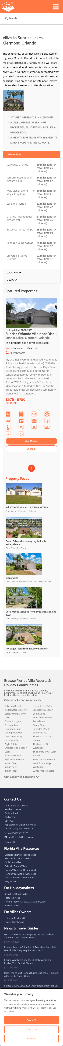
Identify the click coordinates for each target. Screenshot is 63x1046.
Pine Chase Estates (42, 717)
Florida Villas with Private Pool (20, 873)
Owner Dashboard (14, 921)
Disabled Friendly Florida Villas (20, 854)
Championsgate (13, 721)
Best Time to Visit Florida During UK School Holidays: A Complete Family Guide (31, 974)
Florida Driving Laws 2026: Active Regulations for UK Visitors (31, 987)
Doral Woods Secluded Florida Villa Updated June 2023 (31, 613)
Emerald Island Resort (16, 747)
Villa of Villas (12, 577)
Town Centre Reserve (44, 759)
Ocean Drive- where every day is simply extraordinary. (26, 543)
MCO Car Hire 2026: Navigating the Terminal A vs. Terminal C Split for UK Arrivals (29, 936)
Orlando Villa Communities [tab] (20, 700)
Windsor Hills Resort (43, 770)
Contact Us (10, 842)
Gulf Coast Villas (13, 862)
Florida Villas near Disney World (21, 870)
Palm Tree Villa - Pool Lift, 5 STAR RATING (27, 507)
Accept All (31, 1020)
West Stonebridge (42, 763)
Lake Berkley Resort (43, 709)
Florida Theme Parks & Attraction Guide (25, 901)
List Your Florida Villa (15, 918)
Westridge (38, 766)
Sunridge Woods (41, 728)
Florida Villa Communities (18, 858)
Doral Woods (11, 740)
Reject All (31, 1038)
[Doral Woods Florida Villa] (31, 597)
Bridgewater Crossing (16, 709)
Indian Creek (11, 763)
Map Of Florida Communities (19, 877)
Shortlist (31, 448)
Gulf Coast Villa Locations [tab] (19, 777)
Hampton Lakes (13, 755)
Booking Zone (12, 905)
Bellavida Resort (13, 706)
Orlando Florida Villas (16, 866)
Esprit (7, 751)
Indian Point (11, 766)
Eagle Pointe (11, 744)
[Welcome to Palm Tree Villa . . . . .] (31, 493)
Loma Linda (39, 713)
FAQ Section (11, 881)
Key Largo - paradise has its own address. (27, 648)
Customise (31, 1029)
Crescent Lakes (12, 725)
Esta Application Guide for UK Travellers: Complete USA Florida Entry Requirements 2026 (30, 949)
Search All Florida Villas (16, 893)
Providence (39, 721)
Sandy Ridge (39, 725)
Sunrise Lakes (40, 732)
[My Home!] (31, 326)
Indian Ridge (11, 770)
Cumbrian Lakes (13, 728)
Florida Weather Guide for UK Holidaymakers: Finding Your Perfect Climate (27, 961)
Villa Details (31, 441)
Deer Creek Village (14, 736)
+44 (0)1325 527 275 (18, 833)
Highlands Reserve (14, 759)
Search (13, 18)
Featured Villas (12, 897)
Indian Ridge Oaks (42, 706)
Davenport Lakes (13, 732)
